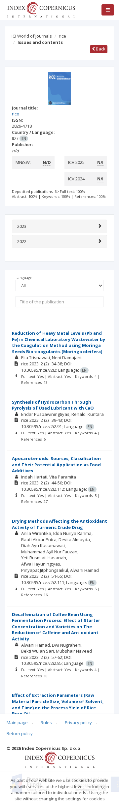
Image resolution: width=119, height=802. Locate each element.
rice (62, 36)
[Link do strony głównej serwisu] (41, 9)
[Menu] (107, 9)
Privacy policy (78, 722)
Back (100, 49)
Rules (46, 722)
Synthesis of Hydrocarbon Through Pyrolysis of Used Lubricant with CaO (53, 405)
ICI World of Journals (32, 36)
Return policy (20, 733)
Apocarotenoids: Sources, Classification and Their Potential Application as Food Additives (56, 464)
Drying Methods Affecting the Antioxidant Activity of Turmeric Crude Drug (59, 524)
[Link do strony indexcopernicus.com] (59, 759)
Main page (17, 722)
